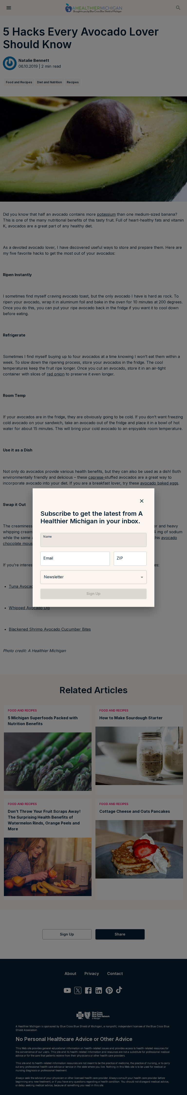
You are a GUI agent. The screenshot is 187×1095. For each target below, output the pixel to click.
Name (47, 537)
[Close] (142, 501)
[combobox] (93, 577)
